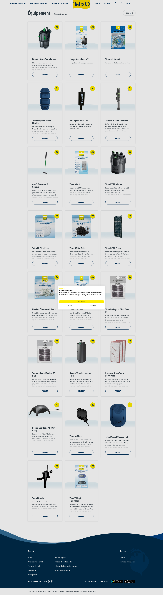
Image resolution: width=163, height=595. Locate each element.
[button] (62, 288)
